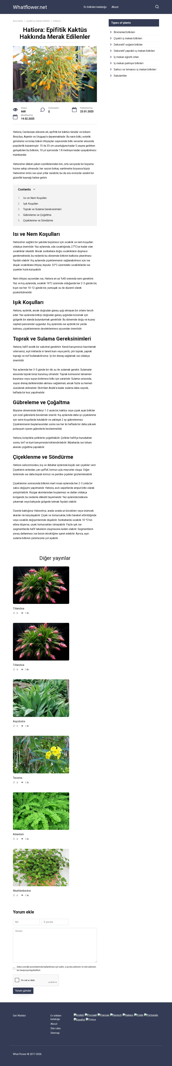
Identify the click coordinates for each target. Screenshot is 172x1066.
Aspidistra (19, 721)
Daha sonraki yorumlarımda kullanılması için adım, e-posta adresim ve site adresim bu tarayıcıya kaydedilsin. (56, 968)
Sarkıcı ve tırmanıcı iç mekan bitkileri (135, 69)
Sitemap (55, 1033)
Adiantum (18, 834)
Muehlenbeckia (22, 890)
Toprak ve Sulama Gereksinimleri (42, 209)
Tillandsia (18, 608)
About (115, 7)
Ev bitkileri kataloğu (95, 7)
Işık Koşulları (30, 203)
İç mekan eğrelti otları (126, 57)
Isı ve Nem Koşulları (35, 198)
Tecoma (17, 777)
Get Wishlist (19, 1015)
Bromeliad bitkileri (124, 32)
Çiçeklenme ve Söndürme (38, 220)
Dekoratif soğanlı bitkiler (128, 44)
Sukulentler (120, 75)
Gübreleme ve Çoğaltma (37, 215)
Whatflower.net (30, 7)
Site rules (56, 1028)
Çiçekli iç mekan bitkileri (128, 38)
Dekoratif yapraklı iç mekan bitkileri (134, 50)
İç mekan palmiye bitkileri (128, 63)
